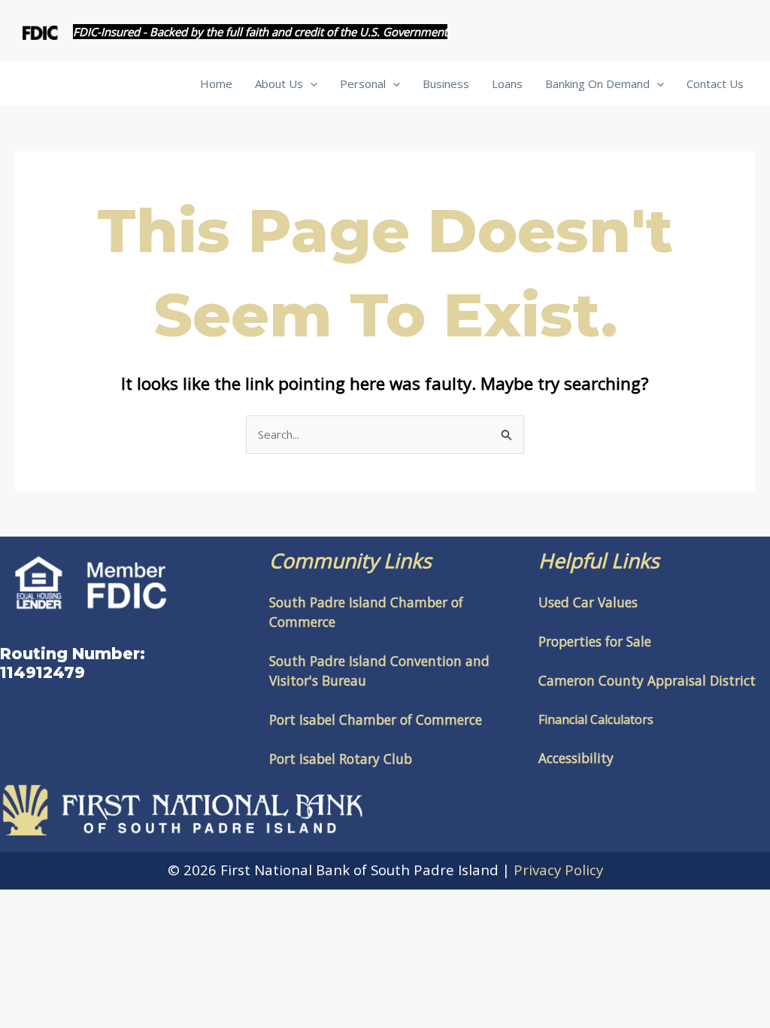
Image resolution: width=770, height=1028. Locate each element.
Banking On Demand (597, 83)
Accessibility (576, 758)
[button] (310, 83)
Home (216, 83)
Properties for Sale (594, 641)
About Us (279, 83)
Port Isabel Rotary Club (340, 759)
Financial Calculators (595, 719)
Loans (507, 83)
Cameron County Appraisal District (647, 680)
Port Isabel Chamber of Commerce (375, 719)
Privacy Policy (558, 869)
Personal (363, 83)
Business (446, 83)
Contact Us (715, 83)
